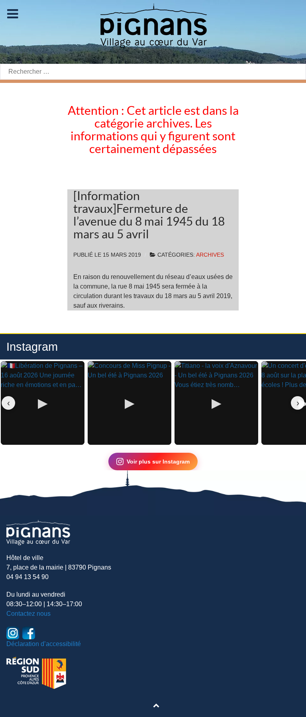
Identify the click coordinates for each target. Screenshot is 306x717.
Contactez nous (28, 613)
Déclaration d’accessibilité (43, 643)
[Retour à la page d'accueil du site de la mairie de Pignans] (153, 25)
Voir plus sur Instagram (158, 461)
